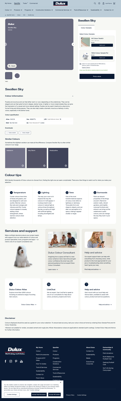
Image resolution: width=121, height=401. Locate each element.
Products (56, 354)
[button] (12, 66)
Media (88, 358)
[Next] (73, 44)
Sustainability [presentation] (40, 371)
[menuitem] (8, 10)
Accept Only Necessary (39, 394)
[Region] (99, 3)
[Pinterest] (16, 361)
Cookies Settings (12, 394)
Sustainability (57, 376)
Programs (56, 358)
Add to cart (102, 45)
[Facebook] (5, 361)
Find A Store (40, 378)
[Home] (6, 15)
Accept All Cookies (54, 394)
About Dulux (90, 347)
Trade (25, 3)
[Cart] (114, 3)
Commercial (34, 3)
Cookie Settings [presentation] (81, 395)
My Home (8, 3)
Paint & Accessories (42, 354)
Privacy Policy (70, 395)
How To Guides (41, 364)
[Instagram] (11, 361)
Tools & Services (41, 367)
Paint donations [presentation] (108, 353)
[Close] (61, 382)
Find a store (97, 76)
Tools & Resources (59, 373)
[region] (32, 389)
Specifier (17, 3)
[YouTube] (21, 361)
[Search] (95, 3)
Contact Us (39, 374)
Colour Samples (86, 28)
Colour (38, 351)
